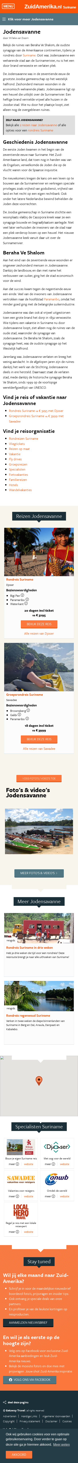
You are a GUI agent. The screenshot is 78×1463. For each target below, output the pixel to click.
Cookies (67, 1421)
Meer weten (61, 1444)
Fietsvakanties (18, 474)
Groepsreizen (18, 464)
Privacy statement (30, 1421)
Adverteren (9, 1416)
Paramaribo (51, 299)
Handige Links (29, 1416)
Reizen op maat (19, 448)
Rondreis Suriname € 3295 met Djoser (36, 410)
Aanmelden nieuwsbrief (28, 1322)
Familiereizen (18, 479)
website (28, 1163)
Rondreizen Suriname (23, 438)
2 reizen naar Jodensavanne (38, 125)
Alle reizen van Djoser (39, 633)
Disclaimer (51, 1421)
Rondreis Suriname (19, 579)
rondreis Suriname (40, 130)
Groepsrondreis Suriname (24, 694)
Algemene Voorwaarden (56, 1416)
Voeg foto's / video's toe (39, 778)
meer (12, 1164)
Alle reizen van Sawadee (39, 749)
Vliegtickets (17, 443)
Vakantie (14, 454)
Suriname (29, 55)
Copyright (9, 1421)
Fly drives (15, 459)
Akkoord (19, 1454)
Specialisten (17, 469)
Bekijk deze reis (39, 624)
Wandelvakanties (20, 489)
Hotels (13, 484)
